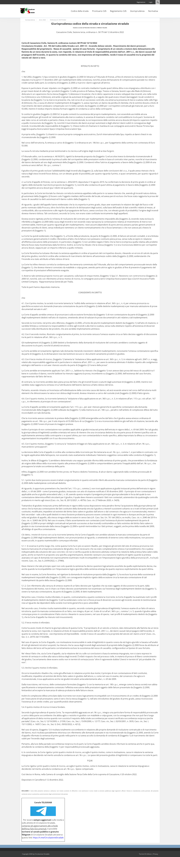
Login (150, 2)
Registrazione (141, 2)
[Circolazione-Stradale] (27, 10)
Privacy (155, 854)
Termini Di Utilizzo (145, 854)
